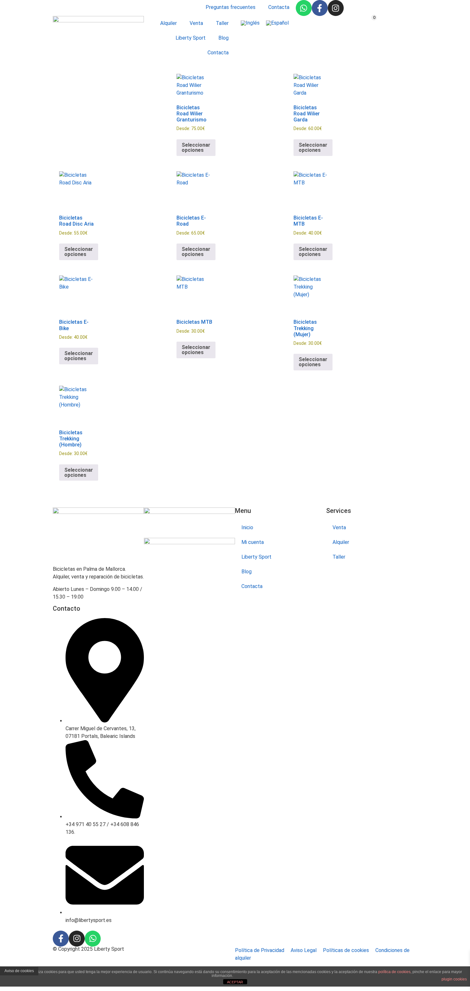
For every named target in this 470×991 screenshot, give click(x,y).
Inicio (247, 527)
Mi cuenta (252, 542)
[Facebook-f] (320, 8)
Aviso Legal (304, 950)
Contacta (278, 7)
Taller (222, 23)
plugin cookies (454, 979)
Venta (196, 23)
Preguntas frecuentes (230, 7)
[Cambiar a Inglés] (250, 23)
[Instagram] (336, 8)
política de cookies (394, 972)
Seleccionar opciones (196, 147)
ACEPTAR (235, 982)
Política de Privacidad (259, 950)
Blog (223, 38)
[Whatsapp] (304, 8)
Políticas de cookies (346, 950)
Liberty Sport (191, 38)
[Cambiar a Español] (277, 23)
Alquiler (168, 23)
